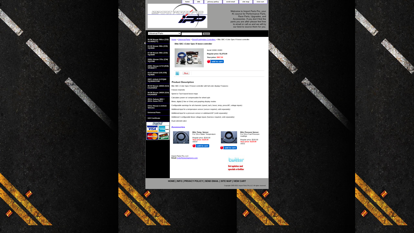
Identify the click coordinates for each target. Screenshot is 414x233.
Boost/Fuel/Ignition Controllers (204, 39)
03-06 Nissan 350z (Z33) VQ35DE (158, 47)
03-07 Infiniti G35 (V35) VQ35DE (157, 74)
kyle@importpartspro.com (187, 158)
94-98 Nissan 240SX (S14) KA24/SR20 (158, 93)
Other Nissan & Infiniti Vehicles (157, 107)
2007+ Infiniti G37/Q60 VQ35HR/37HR (157, 80)
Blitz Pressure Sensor (249, 132)
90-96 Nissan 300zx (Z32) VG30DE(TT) (158, 40)
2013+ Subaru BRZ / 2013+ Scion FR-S (156, 100)
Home (173, 39)
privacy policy (213, 2)
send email (230, 2)
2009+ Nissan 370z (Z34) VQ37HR (158, 60)
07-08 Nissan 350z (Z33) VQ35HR (158, 54)
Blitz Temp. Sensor (200, 132)
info (198, 2)
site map (245, 2)
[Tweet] (177, 75)
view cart (260, 2)
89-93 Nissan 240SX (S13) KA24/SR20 (158, 87)
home (187, 2)
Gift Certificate (154, 118)
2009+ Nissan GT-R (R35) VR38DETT (158, 67)
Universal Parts (184, 39)
